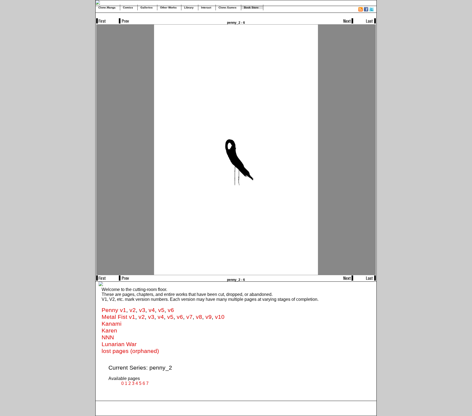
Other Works (168, 7)
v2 (132, 310)
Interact (206, 7)
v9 (208, 317)
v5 (161, 310)
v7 (189, 317)
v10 (220, 317)
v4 (152, 310)
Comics (128, 7)
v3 (142, 310)
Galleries (146, 7)
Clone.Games (228, 7)
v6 (171, 310)
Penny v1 (114, 310)
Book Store (251, 7)
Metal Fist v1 (118, 317)
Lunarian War (119, 344)
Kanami (112, 323)
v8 (199, 317)
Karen (109, 330)
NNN (108, 337)
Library (189, 7)
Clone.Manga (107, 7)
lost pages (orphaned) (130, 351)
